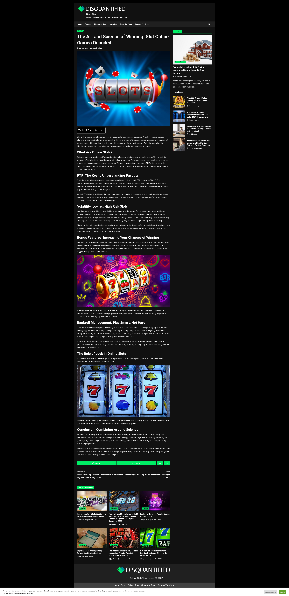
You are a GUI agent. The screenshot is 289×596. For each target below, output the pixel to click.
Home (79, 24)
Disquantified (91, 14)
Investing (113, 24)
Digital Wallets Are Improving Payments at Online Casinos (92, 538)
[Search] (209, 24)
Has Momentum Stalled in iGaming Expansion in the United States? (92, 501)
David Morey (83, 48)
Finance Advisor (100, 24)
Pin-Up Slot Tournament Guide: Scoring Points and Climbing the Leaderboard (155, 538)
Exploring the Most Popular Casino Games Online (155, 501)
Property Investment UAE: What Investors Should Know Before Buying (192, 50)
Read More (179, 92)
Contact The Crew (142, 24)
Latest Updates (180, 62)
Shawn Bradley (194, 106)
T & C (137, 585)
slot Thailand (98, 358)
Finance (88, 24)
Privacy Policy (127, 585)
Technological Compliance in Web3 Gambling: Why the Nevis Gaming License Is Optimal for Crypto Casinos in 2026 (123, 501)
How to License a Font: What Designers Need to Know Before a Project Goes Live (179, 144)
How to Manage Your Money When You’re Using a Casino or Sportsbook (179, 130)
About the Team (126, 24)
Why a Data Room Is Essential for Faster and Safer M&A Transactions (179, 116)
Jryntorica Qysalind (86, 520)
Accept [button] (282, 592)
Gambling (81, 31)
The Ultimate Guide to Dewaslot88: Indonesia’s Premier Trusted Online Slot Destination (123, 538)
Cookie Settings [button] (270, 592)
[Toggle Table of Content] (100, 130)
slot (139, 157)
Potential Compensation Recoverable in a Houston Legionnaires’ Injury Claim (100, 474)
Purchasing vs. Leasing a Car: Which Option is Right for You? (147, 474)
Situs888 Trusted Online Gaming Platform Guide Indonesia (179, 102)
